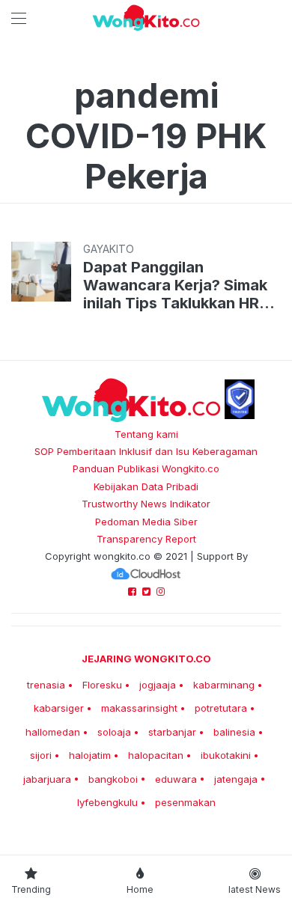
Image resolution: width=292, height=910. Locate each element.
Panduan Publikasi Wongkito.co (146, 468)
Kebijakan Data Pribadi (146, 486)
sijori (41, 755)
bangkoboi (113, 779)
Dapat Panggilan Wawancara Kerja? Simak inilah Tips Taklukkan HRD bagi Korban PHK (176, 285)
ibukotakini (226, 755)
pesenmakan (185, 802)
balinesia (234, 732)
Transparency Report (146, 539)
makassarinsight (139, 708)
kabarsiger (59, 708)
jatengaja (236, 779)
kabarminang (224, 685)
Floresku (102, 685)
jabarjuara (47, 779)
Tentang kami (146, 434)
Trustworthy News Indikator (146, 504)
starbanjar (172, 732)
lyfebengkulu (107, 802)
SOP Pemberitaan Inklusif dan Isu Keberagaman (146, 451)
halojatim (90, 755)
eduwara (176, 779)
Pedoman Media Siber (146, 522)
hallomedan (52, 732)
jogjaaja (157, 685)
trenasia (46, 685)
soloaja (114, 732)
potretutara (221, 708)
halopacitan (155, 755)
